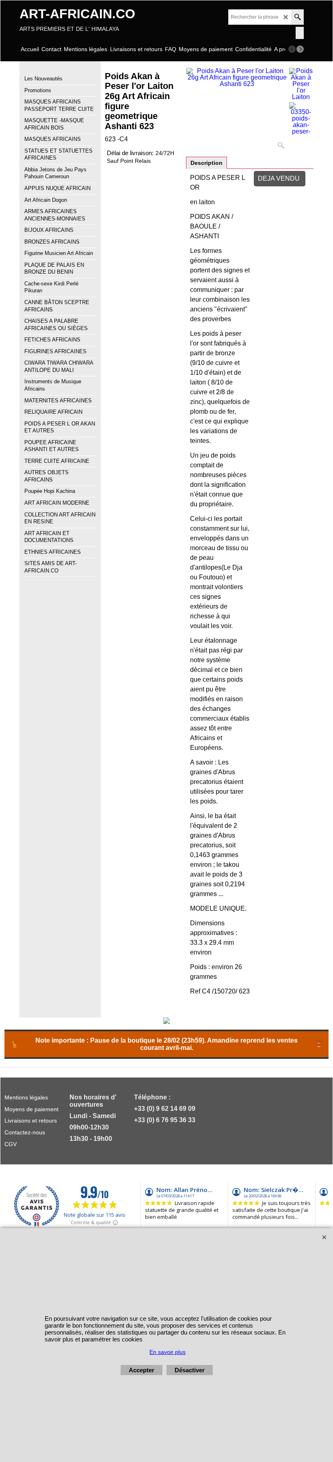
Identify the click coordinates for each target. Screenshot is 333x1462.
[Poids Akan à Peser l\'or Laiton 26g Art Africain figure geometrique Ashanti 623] (237, 110)
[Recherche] (297, 17)
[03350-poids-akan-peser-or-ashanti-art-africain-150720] (301, 118)
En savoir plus (167, 1352)
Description (206, 163)
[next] (300, 49)
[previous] (292, 49)
